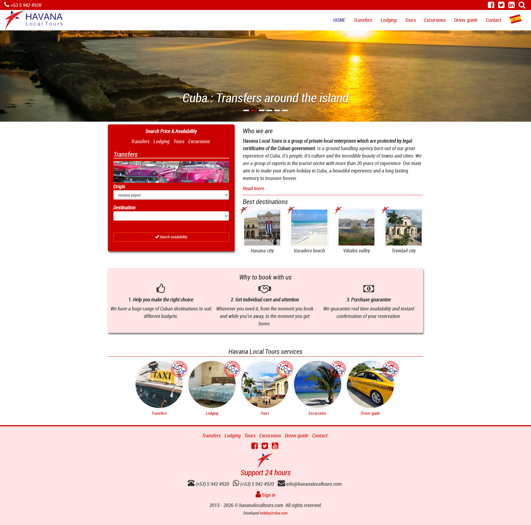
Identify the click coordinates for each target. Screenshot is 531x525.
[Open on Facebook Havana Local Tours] (491, 5)
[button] (40, 76)
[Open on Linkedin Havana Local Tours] (511, 5)
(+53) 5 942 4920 (256, 483)
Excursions (435, 20)
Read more (253, 188)
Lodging (389, 20)
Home (339, 20)
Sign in (268, 495)
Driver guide (466, 20)
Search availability (173, 236)
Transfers (363, 20)
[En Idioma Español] (516, 19)
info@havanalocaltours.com (313, 483)
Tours (410, 20)
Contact (493, 20)
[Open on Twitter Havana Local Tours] (501, 5)
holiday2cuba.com (274, 513)
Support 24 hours (266, 472)
